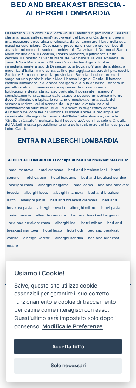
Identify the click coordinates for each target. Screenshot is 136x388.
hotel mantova (21, 170)
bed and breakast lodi (87, 170)
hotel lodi (75, 230)
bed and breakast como (29, 223)
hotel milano (91, 223)
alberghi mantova (68, 192)
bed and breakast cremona (73, 200)
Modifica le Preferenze (72, 326)
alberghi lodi (65, 223)
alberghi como (21, 185)
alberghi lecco (36, 192)
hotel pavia (111, 208)
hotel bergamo (63, 177)
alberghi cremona (51, 215)
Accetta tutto (68, 346)
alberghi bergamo (53, 185)
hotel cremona (51, 170)
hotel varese (35, 177)
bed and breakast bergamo (95, 215)
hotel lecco (52, 230)
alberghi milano (83, 208)
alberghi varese (36, 238)
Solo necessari (68, 365)
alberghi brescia (51, 208)
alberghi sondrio (69, 238)
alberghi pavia (33, 200)
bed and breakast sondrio (103, 177)
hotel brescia (20, 215)
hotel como (83, 185)
